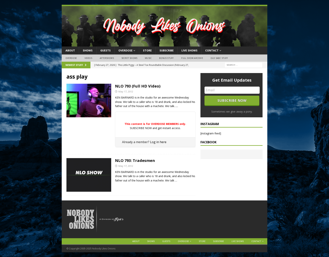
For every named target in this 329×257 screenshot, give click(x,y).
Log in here (158, 142)
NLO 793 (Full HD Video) (138, 86)
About (70, 50)
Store (147, 50)
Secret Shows (129, 58)
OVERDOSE (125, 50)
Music (148, 58)
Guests (105, 50)
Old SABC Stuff (219, 58)
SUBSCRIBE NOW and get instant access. (155, 128)
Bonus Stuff (166, 58)
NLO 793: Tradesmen (135, 160)
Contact (212, 50)
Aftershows (107, 58)
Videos (88, 58)
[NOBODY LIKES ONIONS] (164, 44)
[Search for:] (243, 64)
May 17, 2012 (125, 91)
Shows (88, 50)
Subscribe (167, 50)
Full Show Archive (192, 58)
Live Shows (189, 50)
